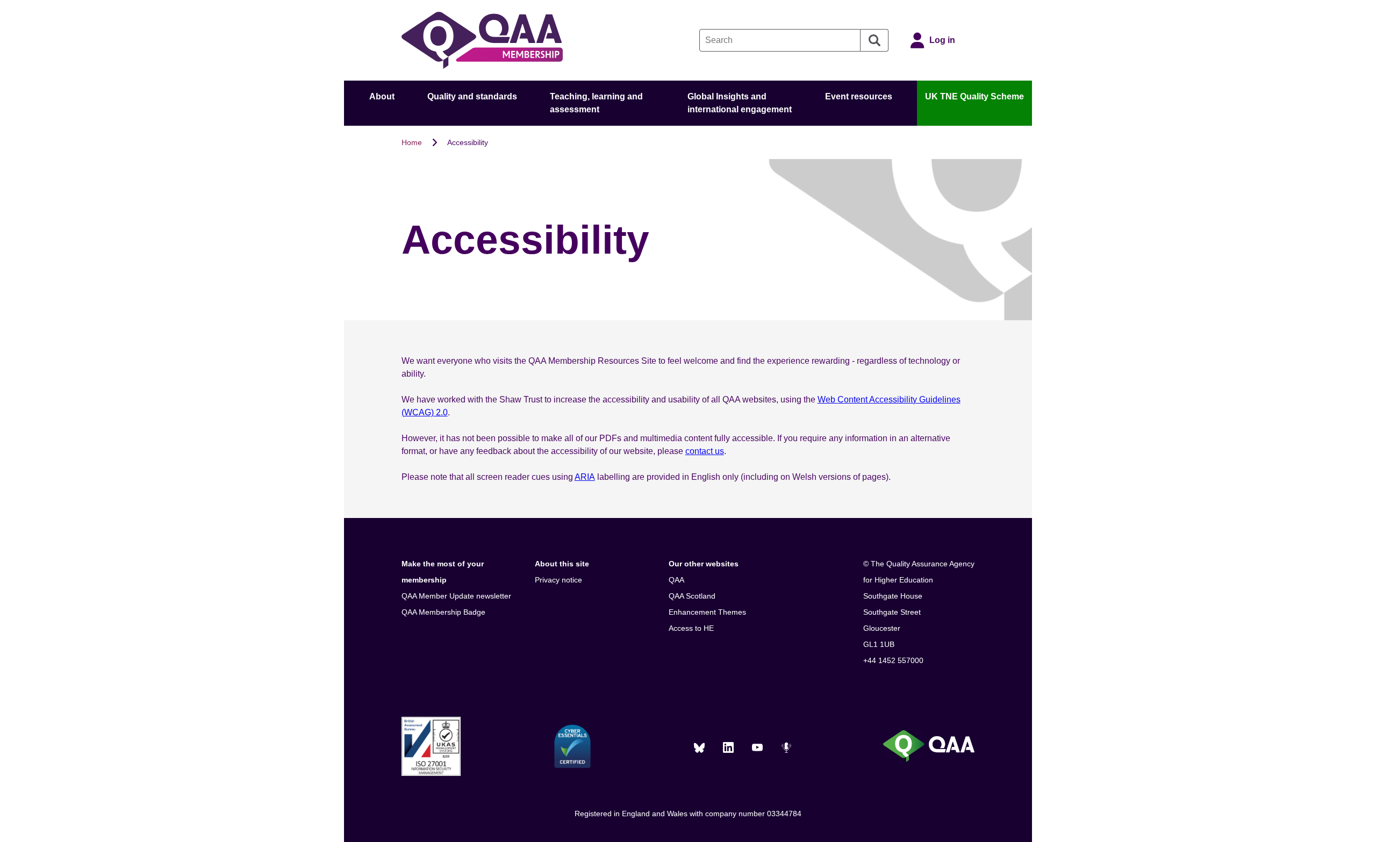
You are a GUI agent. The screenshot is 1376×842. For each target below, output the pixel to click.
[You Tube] (757, 747)
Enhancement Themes (707, 612)
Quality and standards (472, 96)
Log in (942, 40)
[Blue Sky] (699, 747)
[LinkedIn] (728, 747)
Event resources (858, 96)
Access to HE (691, 628)
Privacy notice (558, 579)
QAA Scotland (692, 596)
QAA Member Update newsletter (456, 596)
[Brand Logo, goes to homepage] (482, 40)
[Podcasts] (786, 747)
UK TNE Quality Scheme (974, 96)
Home (412, 142)
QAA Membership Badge (443, 612)
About (382, 96)
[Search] (874, 40)
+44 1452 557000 (893, 660)
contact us (704, 451)
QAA (676, 579)
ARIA (585, 476)
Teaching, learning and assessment (596, 103)
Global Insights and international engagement (739, 103)
